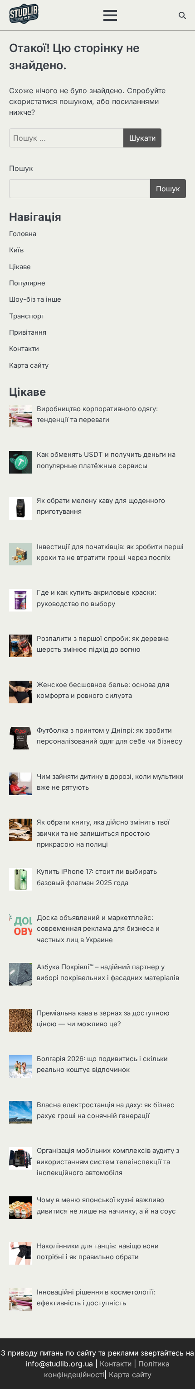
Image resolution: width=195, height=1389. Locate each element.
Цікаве (20, 267)
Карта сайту (29, 365)
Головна (22, 234)
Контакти (24, 349)
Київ (16, 250)
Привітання (27, 332)
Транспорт (26, 316)
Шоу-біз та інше (35, 299)
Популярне (27, 283)
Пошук (21, 168)
